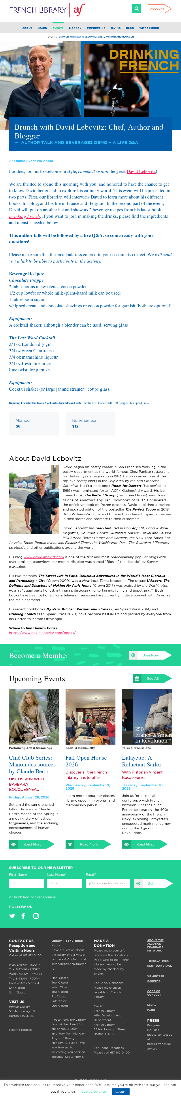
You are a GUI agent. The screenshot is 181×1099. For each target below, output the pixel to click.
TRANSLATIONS (158, 961)
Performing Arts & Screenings (30, 748)
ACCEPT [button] (121, 1092)
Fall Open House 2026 (86, 761)
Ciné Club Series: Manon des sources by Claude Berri (32, 764)
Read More (32, 844)
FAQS (151, 1010)
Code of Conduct (154, 993)
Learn (42, 28)
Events (58, 28)
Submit (154, 883)
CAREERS (153, 981)
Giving (116, 28)
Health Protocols (20, 1030)
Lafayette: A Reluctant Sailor (141, 761)
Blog (130, 28)
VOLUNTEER (155, 976)
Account (157, 9)
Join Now (151, 655)
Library (75, 28)
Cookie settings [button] (93, 1091)
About (27, 28)
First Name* (18, 874)
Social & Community (80, 748)
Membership (96, 28)
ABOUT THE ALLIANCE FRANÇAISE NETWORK (155, 945)
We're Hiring (149, 28)
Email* (91, 874)
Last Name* (56, 874)
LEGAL (151, 1005)
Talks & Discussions (136, 748)
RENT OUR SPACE (159, 966)
